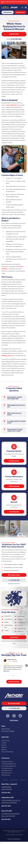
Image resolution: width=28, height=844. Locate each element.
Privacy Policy (19, 834)
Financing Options (14, 460)
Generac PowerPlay (7, 751)
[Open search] (22, 7)
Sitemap (3, 749)
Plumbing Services (6, 770)
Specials (3, 742)
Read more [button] (6, 671)
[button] (14, 575)
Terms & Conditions (10, 834)
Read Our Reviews (14, 681)
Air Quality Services (7, 768)
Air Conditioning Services (8, 766)
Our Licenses (14, 720)
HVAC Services (5, 775)
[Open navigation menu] (26, 7)
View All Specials (14, 511)
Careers (3, 745)
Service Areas (14, 637)
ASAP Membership (14, 486)
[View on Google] (4, 660)
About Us (4, 747)
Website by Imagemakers (14, 839)
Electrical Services (6, 773)
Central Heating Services (8, 764)
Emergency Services (7, 761)
